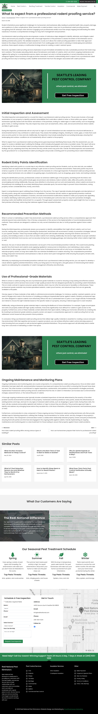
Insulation (61, 6)
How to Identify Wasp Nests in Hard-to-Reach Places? (48, 469)
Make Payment (82, 6)
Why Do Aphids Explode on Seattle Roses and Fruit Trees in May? (80, 452)
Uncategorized (6, 10)
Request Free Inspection (13, 641)
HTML (78, 684)
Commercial (70, 6)
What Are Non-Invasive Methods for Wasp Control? (15, 452)
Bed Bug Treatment (35, 6)
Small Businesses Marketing (73, 709)
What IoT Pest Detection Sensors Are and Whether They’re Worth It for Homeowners (14, 471)
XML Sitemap (85, 684)
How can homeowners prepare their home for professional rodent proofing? (73, 430)
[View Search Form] (94, 6)
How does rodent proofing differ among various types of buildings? (21, 430)
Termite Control (50, 6)
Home (13, 6)
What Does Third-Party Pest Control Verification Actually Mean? (80, 470)
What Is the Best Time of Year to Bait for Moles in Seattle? (48, 452)
